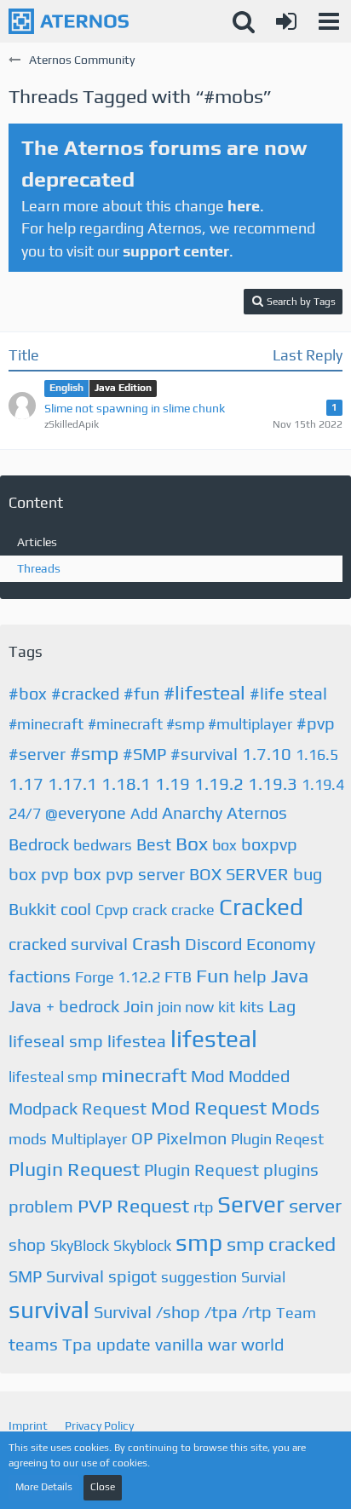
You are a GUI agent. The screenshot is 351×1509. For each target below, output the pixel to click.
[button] (329, 21)
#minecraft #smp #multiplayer (190, 724)
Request (153, 1205)
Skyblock (142, 1245)
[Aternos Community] (68, 21)
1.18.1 (126, 783)
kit (226, 1007)
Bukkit (32, 909)
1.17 (26, 783)
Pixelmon (192, 1138)
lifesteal (213, 1038)
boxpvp (269, 844)
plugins (291, 1169)
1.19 (172, 783)
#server (37, 753)
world (262, 1344)
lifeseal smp (56, 1041)
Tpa (77, 1344)
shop (27, 1244)
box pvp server (129, 874)
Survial (263, 1277)
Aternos (257, 812)
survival (49, 1309)
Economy (280, 943)
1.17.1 (72, 783)
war (222, 1344)
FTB (178, 977)
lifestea (136, 1041)
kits (251, 1007)
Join (138, 1006)
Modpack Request (78, 1108)
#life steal (288, 693)
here (243, 206)
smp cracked (281, 1243)
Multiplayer (89, 1139)
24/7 (25, 813)
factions (40, 976)
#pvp (315, 723)
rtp (203, 1207)
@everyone (85, 812)
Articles (37, 542)
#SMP (144, 753)
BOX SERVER (239, 874)
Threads (38, 568)
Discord (213, 943)
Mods (295, 1107)
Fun (212, 975)
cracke (193, 910)
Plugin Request (74, 1168)
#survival (204, 753)
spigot (132, 1276)
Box (192, 843)
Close (102, 1487)
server (315, 1205)
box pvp (39, 874)
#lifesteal (204, 692)
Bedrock (39, 844)
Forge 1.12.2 (117, 977)
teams (33, 1344)
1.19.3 (272, 783)
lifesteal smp (53, 1077)
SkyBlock (79, 1245)
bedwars (102, 845)
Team (296, 1313)
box (224, 845)
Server (251, 1204)
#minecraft (46, 724)
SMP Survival (56, 1276)
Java (289, 975)
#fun (141, 693)
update (123, 1344)
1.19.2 (219, 783)
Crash (156, 942)
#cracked (85, 693)
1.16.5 (317, 754)
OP (141, 1138)
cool (75, 909)
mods (28, 1139)
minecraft (144, 1074)
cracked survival (68, 943)
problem (41, 1206)
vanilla (179, 1344)
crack (149, 910)
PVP (95, 1205)
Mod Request (209, 1107)
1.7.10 (266, 753)
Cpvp (111, 910)
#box (28, 693)
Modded (259, 1076)
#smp (94, 752)
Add (144, 813)
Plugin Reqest (277, 1139)
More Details (43, 1487)
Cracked (261, 906)
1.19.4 (323, 784)
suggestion (199, 1277)
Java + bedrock (64, 1006)
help (250, 976)
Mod (207, 1076)
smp (199, 1242)
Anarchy (192, 812)
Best (153, 844)
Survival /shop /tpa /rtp (183, 1312)
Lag (282, 1006)
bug (307, 874)
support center (176, 251)
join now (186, 1007)
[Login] (286, 21)
